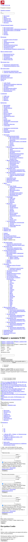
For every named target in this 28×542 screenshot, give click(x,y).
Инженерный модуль (9, 54)
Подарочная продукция (7, 77)
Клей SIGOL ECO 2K (20, 384)
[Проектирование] (7, 399)
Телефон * (18, 456)
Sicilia (11, 303)
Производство (7, 18)
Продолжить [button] (4, 405)
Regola (11, 300)
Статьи (5, 118)
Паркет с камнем (8, 238)
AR (4, 431)
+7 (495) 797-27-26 (5, 5)
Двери (5, 41)
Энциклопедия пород (9, 116)
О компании (4, 93)
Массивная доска (5, 62)
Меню (5, 17)
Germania (12, 289)
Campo (11, 285)
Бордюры (6, 34)
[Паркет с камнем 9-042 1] (7, 343)
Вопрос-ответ (7, 120)
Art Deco (12, 283)
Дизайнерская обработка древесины (13, 84)
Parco (11, 299)
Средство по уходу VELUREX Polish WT (11, 390)
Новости (6, 98)
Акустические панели (9, 46)
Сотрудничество (8, 21)
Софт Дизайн (7, 83)
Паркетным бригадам (9, 124)
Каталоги (6, 112)
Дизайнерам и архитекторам (11, 121)
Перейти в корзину (5, 10)
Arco (11, 281)
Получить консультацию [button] (6, 359)
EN (4, 430)
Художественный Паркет (10, 235)
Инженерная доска (8, 55)
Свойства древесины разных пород (13, 72)
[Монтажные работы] (7, 391)
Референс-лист (7, 20)
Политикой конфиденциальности (9, 468)
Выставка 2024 (13, 312)
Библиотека (4, 102)
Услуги (2, 80)
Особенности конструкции (16, 268)
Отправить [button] (4, 470)
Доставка (6, 87)
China (11, 288)
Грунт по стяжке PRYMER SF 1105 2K (14, 382)
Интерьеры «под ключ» (10, 89)
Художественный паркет (7, 25)
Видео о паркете (8, 113)
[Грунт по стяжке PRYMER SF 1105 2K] (12, 382)
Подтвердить (4, 540)
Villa (11, 306)
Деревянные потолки (9, 42)
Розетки (6, 33)
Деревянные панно (8, 47)
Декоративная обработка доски (11, 66)
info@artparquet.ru (8, 439)
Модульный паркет (8, 27)
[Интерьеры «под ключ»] (8, 397)
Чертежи (6, 110)
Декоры (5, 31)
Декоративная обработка (16, 316)
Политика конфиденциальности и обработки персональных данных (15, 444)
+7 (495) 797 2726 (8, 438)
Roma (11, 301)
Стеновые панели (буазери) (11, 39)
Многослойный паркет (6, 51)
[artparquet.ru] (4, 422)
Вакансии (6, 100)
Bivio (11, 284)
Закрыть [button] (3, 523)
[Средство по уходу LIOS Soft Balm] (11, 386)
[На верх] (1, 450)
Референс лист (7, 230)
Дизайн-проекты (8, 108)
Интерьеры (3, 37)
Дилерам (6, 122)
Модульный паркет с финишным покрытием (15, 29)
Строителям (7, 125)
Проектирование (8, 91)
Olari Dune (12, 296)
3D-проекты (7, 106)
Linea (11, 292)
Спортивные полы (5, 75)
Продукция (6, 16)
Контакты (6, 22)
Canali (11, 287)
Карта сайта (7, 442)
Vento (11, 304)
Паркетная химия (5, 76)
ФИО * (18, 454)
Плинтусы (3, 79)
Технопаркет (7, 56)
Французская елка (8, 59)
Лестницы (6, 43)
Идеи (5, 117)
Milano (11, 293)
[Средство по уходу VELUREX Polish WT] (13, 388)
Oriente (11, 297)
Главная (6, 233)
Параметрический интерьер (11, 45)
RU (4, 429)
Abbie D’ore (13, 280)
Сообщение (18, 461)
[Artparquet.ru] (2, 4)
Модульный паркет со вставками (12, 30)
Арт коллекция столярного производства (14, 49)
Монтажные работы (9, 85)
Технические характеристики (11, 64)
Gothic (11, 291)
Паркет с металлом (14, 258)
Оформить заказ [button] (12, 405)
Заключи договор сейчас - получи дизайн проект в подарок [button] (14, 362)
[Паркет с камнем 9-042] (7, 341)
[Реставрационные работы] (9, 394)
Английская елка (8, 58)
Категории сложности (15, 269)
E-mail (17, 457)
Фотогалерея (7, 105)
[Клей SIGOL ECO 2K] (8, 384)
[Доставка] (5, 392)
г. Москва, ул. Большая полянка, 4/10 (13, 437)
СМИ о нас (6, 96)
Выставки (6, 97)
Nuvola (11, 295)
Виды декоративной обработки (17, 311)
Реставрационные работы (10, 88)
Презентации (7, 114)
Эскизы (5, 109)
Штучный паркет (5, 68)
